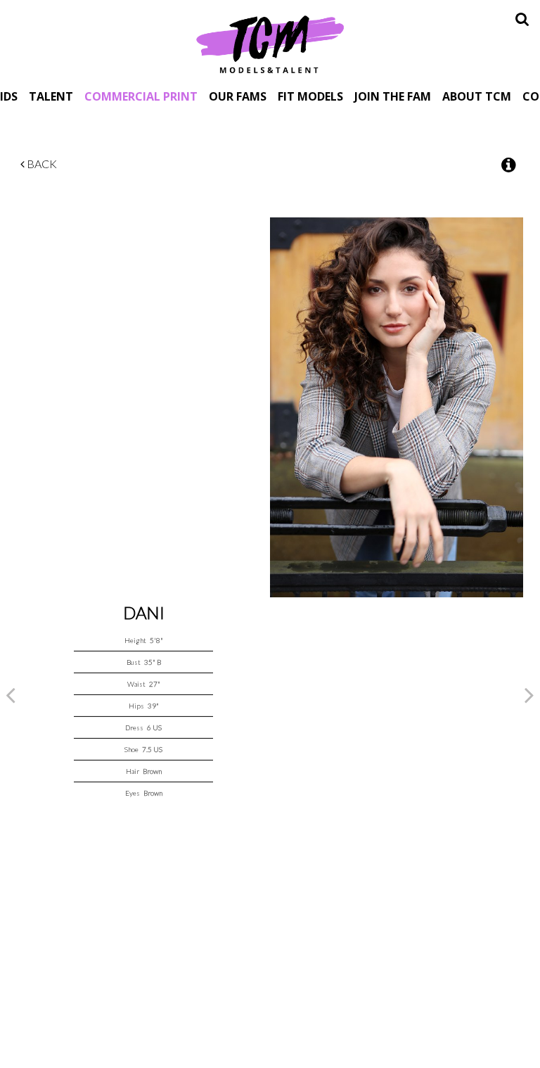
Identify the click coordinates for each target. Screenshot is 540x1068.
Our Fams (237, 96)
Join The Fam (392, 96)
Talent (51, 96)
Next (529, 694)
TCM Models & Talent (270, 43)
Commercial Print (141, 96)
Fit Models (310, 96)
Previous (10, 694)
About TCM (476, 96)
